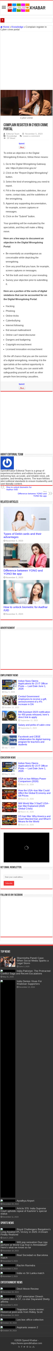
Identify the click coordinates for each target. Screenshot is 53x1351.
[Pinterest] (27, 1347)
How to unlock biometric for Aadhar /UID (19, 487)
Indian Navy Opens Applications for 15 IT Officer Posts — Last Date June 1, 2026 (33, 685)
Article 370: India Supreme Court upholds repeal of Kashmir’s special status (24, 1211)
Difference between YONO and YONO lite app (32, 494)
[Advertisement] (26, 61)
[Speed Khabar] (27, 7)
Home (5, 27)
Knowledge (17, 27)
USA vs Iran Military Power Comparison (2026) (32, 780)
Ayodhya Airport (25, 1200)
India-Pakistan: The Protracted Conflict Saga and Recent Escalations (25, 972)
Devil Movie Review (28, 1288)
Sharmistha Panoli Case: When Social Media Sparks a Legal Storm (33, 961)
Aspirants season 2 (27, 1327)
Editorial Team (12, 134)
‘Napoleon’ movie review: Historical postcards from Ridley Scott (22, 1310)
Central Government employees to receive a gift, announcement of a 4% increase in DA (32, 700)
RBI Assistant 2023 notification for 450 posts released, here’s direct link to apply (34, 714)
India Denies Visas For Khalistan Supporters (29, 982)
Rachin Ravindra (26, 1265)
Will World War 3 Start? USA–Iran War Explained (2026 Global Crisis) (33, 806)
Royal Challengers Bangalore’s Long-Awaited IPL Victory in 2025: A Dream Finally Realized (26, 1232)
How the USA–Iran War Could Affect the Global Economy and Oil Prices (34, 793)
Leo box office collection (30, 1319)
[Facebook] (22, 1347)
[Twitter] (24, 1347)
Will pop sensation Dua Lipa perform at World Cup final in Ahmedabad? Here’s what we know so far (24, 1245)
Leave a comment (31, 136)
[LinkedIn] (30, 1347)
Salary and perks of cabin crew (34, 725)
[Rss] (19, 1347)
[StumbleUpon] (33, 1347)
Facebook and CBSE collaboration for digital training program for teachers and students (34, 740)
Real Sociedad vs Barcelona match (24, 1256)
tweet (21, 143)
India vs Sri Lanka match (30, 1273)
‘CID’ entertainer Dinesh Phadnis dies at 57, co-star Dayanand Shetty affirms (25, 1299)
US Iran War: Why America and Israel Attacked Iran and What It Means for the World (34, 819)
